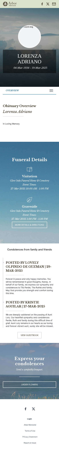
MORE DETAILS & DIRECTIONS (29, 225)
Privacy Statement (29, 437)
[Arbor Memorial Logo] (10, 4)
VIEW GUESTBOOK (29, 335)
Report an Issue (30, 443)
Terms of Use (30, 431)
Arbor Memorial (30, 425)
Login (29, 419)
